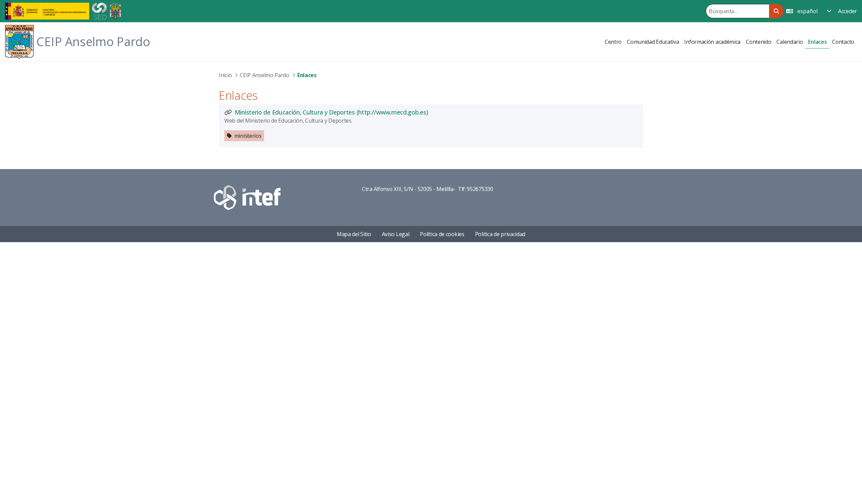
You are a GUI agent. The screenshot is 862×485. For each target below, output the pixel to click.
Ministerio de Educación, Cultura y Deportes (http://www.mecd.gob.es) (331, 112)
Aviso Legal (395, 234)
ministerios (248, 135)
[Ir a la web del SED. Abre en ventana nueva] (99, 10)
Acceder (847, 11)
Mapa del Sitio (354, 234)
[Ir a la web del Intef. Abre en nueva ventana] (247, 197)
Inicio (225, 75)
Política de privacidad (500, 234)
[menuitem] (613, 41)
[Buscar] (776, 11)
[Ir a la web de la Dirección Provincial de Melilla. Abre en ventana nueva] (115, 10)
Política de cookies (442, 234)
